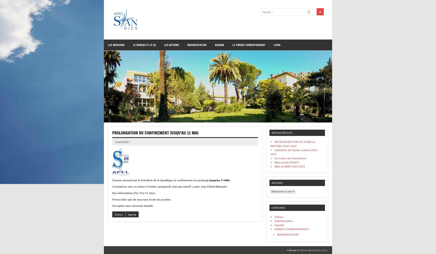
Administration (284, 220)
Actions (119, 214)
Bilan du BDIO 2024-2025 (290, 166)
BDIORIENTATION (288, 234)
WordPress (302, 250)
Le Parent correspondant (248, 45)
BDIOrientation (197, 45)
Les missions (116, 45)
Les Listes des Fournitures (290, 158)
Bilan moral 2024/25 (287, 162)
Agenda (219, 45)
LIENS (277, 45)
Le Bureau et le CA (144, 45)
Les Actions (171, 45)
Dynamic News (320, 250)
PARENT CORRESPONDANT (292, 229)
